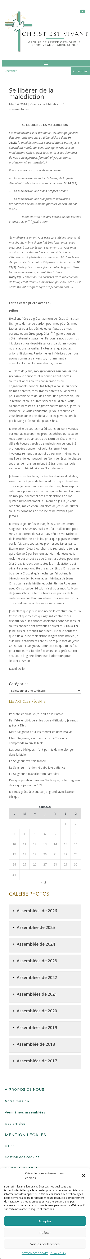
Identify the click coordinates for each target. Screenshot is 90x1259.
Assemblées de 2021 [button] (37, 994)
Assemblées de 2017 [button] (37, 1061)
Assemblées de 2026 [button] (37, 910)
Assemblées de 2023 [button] (37, 961)
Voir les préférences (45, 1244)
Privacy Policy (58, 1253)
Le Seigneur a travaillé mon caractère (34, 774)
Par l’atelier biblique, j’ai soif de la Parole (36, 714)
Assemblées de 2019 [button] (37, 1027)
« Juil (43, 882)
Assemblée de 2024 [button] (36, 944)
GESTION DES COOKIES (35, 1253)
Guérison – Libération (44, 104)
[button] (84, 1176)
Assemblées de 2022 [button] (37, 977)
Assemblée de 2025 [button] (36, 927)
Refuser (45, 1232)
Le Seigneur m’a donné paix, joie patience (37, 767)
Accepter (45, 1221)
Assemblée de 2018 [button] (36, 1044)
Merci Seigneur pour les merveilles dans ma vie (40, 732)
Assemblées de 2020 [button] (37, 1011)
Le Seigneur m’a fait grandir (27, 761)
